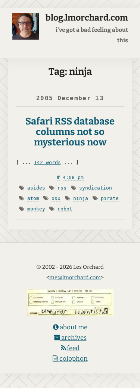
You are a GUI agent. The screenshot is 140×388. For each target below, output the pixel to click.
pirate (110, 198)
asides (36, 188)
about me (73, 327)
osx (56, 198)
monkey (36, 209)
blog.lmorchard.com (87, 18)
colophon (73, 359)
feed (73, 348)
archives (73, 338)
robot (64, 209)
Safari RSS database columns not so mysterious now (70, 132)
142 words (47, 162)
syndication (95, 188)
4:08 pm (73, 177)
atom (33, 198)
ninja (80, 198)
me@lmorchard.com (75, 277)
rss (61, 188)
